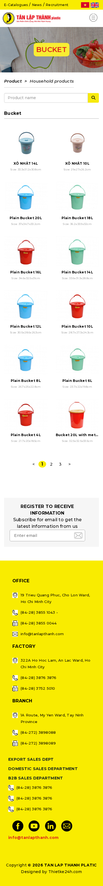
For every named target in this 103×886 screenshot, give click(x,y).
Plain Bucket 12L (25, 326)
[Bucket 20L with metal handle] (77, 414)
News (37, 5)
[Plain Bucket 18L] (77, 197)
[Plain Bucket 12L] (26, 305)
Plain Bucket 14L (77, 272)
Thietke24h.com (65, 871)
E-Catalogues (16, 5)
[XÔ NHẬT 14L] (26, 142)
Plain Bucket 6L (77, 381)
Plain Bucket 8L (26, 381)
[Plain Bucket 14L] (77, 251)
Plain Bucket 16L (25, 272)
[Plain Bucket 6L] (77, 360)
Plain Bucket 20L (26, 218)
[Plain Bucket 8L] (26, 360)
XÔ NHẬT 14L (25, 163)
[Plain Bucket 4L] (26, 414)
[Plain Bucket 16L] (26, 251)
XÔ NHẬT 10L (77, 163)
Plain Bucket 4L (26, 435)
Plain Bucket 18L (77, 218)
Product (13, 81)
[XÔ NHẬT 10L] (77, 142)
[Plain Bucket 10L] (77, 305)
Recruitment (57, 5)
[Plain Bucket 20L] (26, 197)
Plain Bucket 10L (77, 326)
